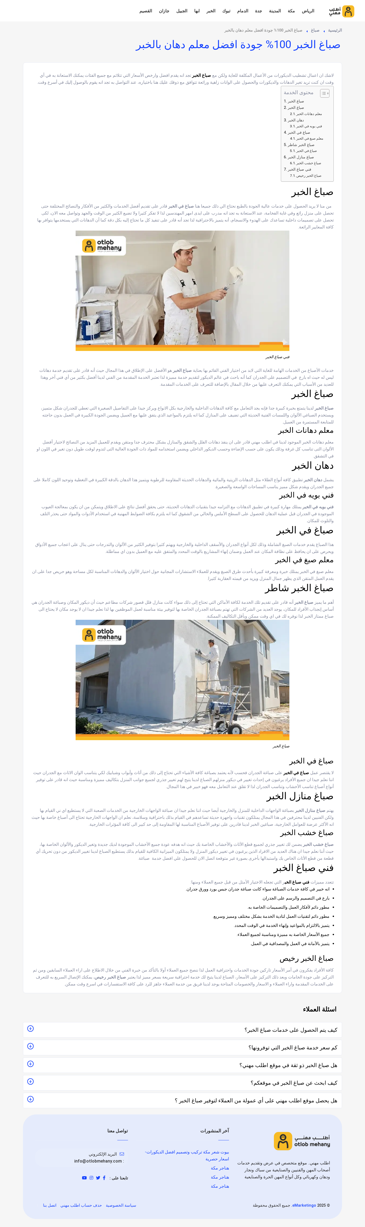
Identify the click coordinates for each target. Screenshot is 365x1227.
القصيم (145, 10)
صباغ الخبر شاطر (301, 145)
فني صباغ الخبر (299, 169)
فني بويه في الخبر (309, 126)
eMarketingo (304, 1205)
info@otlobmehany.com (98, 1161)
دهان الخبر (296, 120)
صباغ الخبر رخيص (308, 176)
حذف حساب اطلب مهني (81, 1205)
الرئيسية (335, 30)
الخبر (211, 10)
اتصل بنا (49, 1205)
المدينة (275, 10)
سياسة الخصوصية (121, 1205)
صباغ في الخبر (299, 132)
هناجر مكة (220, 1168)
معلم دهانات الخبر (309, 114)
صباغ (315, 30)
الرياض (308, 10)
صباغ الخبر (296, 101)
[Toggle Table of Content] (322, 93)
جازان (164, 10)
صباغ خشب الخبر (308, 163)
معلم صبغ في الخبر (309, 138)
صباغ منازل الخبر (301, 157)
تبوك (226, 10)
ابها (197, 10)
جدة (258, 10)
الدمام (242, 10)
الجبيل (181, 10)
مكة (291, 10)
